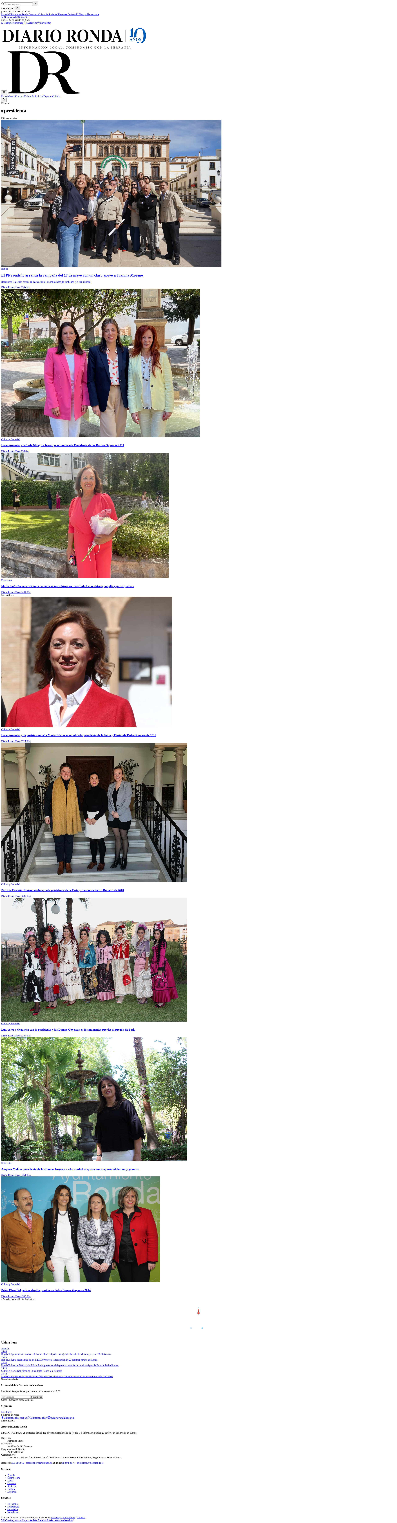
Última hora (15, 14)
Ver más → (389, 1304)
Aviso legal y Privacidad (63, 1517)
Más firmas (6, 1412)
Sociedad (11, 1486)
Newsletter (23, 17)
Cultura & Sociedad (48, 14)
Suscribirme (36, 1397)
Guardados (9, 17)
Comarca (33, 14)
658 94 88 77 (68, 1462)
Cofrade (71, 14)
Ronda (24, 14)
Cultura (11, 1489)
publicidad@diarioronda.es (90, 1462)
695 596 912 (18, 1462)
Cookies (81, 1517)
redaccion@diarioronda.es (39, 1462)
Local (10, 1480)
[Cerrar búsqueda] (35, 3)
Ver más (5, 1348)
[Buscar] (4, 100)
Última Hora (13, 1478)
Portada (5, 14)
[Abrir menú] (4, 92)
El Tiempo (81, 14)
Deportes (62, 14)
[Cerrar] (17, 8)
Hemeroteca (92, 14)
